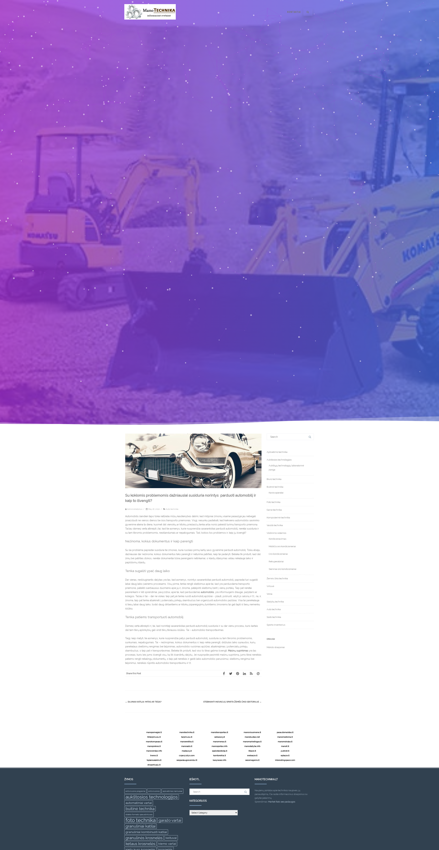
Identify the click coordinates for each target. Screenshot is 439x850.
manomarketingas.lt (252, 741)
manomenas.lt (219, 741)
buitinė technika (140, 808)
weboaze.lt (252, 755)
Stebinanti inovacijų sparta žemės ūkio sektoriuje (232, 702)
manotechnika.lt (186, 732)
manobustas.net (252, 737)
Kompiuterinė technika (278, 517)
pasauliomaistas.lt (285, 732)
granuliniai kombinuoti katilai (146, 832)
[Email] (258, 673)
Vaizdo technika (275, 525)
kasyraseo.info (219, 760)
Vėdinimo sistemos (276, 533)
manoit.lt (285, 746)
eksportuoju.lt (154, 765)
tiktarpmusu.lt (154, 737)
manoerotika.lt (186, 741)
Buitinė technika (275, 487)
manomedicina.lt (285, 737)
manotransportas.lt (219, 732)
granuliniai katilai (141, 826)
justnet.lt (285, 751)
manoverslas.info (154, 751)
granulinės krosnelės (144, 838)
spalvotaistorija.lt (219, 751)
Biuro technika (274, 479)
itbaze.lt (252, 751)
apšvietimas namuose (172, 791)
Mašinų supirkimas (238, 650)
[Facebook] (223, 673)
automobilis (207, 592)
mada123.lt (187, 751)
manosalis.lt (186, 746)
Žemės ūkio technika (277, 578)
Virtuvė (270, 586)
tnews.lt (154, 755)
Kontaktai (294, 12)
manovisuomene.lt (252, 732)
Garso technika (274, 510)
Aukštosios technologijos (279, 459)
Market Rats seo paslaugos (281, 801)
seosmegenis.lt (252, 760)
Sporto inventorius (276, 625)
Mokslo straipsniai (276, 647)
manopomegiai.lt (154, 732)
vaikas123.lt (219, 737)
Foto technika (273, 502)
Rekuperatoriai (276, 561)
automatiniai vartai (139, 803)
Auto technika (172, 509)
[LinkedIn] (244, 673)
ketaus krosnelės (140, 843)
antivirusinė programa (135, 791)
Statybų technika (275, 601)
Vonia (269, 594)
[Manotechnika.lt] (150, 22)
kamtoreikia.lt (219, 755)
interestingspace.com (285, 760)
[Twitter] (230, 673)
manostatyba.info (252, 746)
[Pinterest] (237, 673)
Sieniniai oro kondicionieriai (282, 569)
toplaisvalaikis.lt (154, 760)
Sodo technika (274, 617)
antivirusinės (154, 791)
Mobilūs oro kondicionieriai (282, 546)
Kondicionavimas (277, 539)
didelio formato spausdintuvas (139, 814)
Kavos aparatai (276, 492)
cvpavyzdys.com (187, 755)
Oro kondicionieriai (278, 554)
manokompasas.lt (154, 741)
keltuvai (171, 838)
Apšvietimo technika (277, 452)
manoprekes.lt (154, 746)
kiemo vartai (167, 843)
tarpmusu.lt (186, 737)
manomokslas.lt (285, 741)
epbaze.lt (285, 755)
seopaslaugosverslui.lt (186, 760)
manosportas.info (219, 746)
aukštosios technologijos (152, 797)
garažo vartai (170, 820)
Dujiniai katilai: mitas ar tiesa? (143, 702)
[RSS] (251, 673)
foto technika (141, 820)
